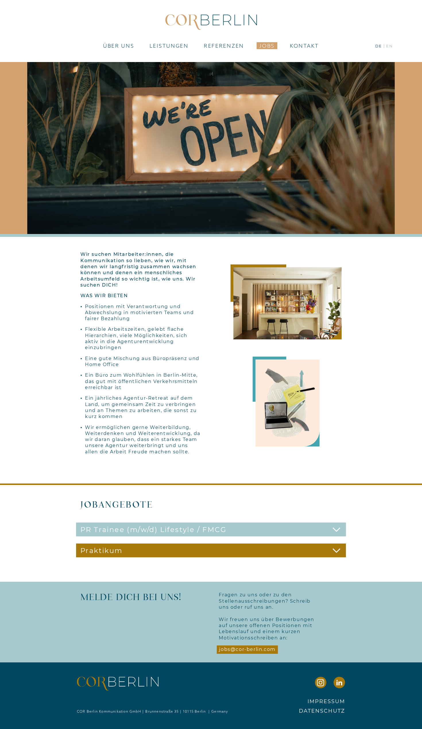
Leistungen (169, 45)
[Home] (211, 20)
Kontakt (304, 45)
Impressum (326, 701)
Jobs (267, 45)
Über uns (118, 45)
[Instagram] (320, 682)
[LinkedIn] (339, 682)
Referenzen (224, 45)
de (378, 46)
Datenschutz (322, 711)
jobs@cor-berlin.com (247, 649)
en (389, 46)
